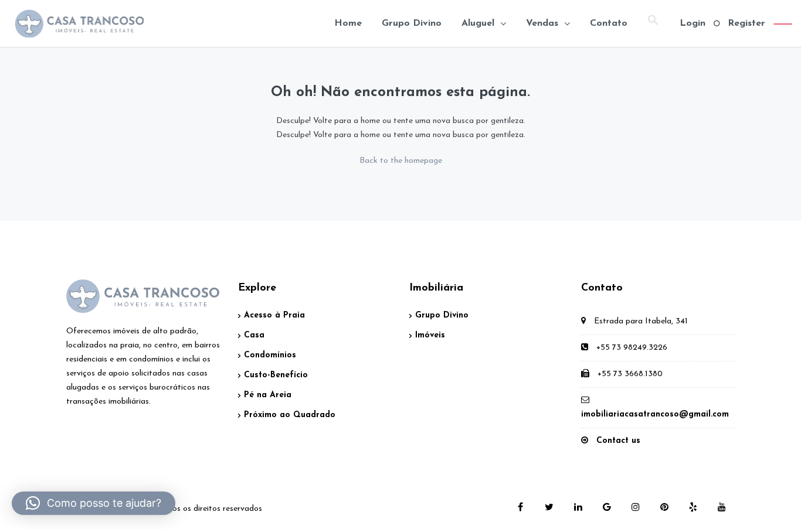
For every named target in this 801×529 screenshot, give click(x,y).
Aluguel (477, 23)
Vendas (542, 23)
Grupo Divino (412, 23)
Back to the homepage (400, 160)
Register (746, 23)
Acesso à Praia (274, 315)
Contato (608, 23)
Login (692, 23)
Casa (254, 335)
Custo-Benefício (276, 375)
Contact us (618, 440)
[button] (653, 23)
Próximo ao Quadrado (289, 415)
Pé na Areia (267, 395)
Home (348, 23)
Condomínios (270, 355)
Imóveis (430, 335)
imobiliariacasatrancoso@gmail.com (655, 414)
